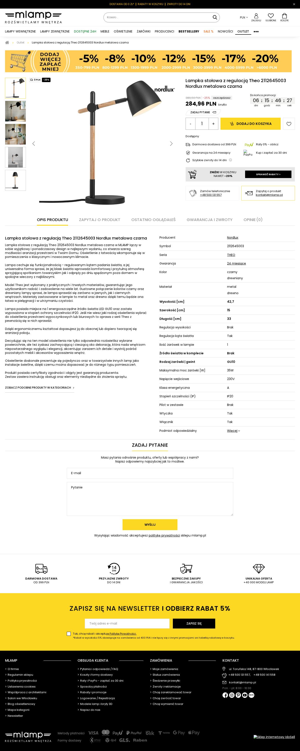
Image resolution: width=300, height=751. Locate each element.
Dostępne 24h (85, 31)
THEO (231, 255)
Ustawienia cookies (22, 686)
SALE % (208, 31)
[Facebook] (225, 695)
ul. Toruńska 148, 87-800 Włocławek (254, 669)
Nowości (225, 31)
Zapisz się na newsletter (150, 608)
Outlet (243, 31)
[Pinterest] (238, 695)
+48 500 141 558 (264, 675)
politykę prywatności (164, 535)
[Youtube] (245, 695)
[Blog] (251, 695)
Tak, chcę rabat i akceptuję (154, 635)
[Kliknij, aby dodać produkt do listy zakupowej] (289, 124)
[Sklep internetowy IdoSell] (274, 737)
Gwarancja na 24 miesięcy (211, 153)
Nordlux (232, 238)
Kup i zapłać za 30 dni (271, 153)
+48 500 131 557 (211, 195)
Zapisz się (194, 623)
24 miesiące (236, 263)
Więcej (232, 431)
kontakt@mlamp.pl (269, 195)
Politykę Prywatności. (123, 634)
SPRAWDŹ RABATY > (268, 174)
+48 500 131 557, (239, 675)
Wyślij (150, 524)
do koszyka (254, 123)
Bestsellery (189, 31)
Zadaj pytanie (200, 112)
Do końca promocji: (263, 95)
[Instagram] (232, 695)
